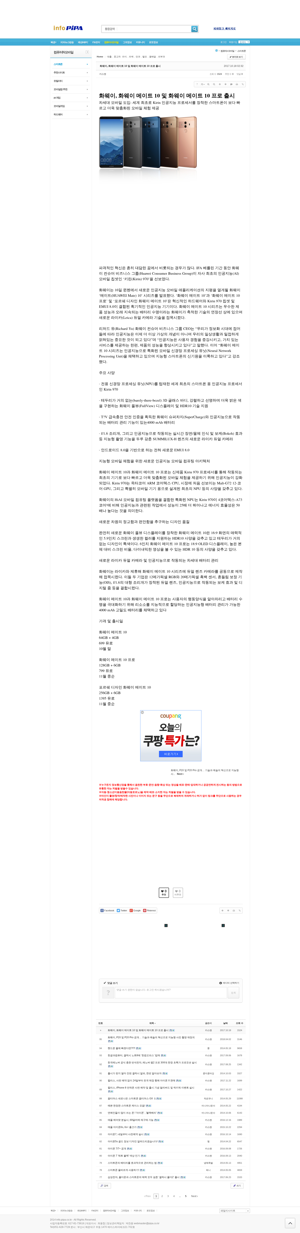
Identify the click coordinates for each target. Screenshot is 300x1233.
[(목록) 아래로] (225, 84)
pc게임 (57, 97)
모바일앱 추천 (60, 89)
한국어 (243, 42)
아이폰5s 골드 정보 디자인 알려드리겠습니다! (133, 1141)
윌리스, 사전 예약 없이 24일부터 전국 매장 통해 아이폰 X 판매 (142, 1080)
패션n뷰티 (83, 42)
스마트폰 (58, 64)
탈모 (144, 56)
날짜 (225, 1023)
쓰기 (238, 1185)
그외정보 (127, 42)
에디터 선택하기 (230, 983)
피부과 (161, 56)
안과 (138, 56)
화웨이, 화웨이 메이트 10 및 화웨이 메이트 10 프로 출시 (130, 66)
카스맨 (102, 74)
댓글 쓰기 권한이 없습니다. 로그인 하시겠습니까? (144, 989)
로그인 (223, 42)
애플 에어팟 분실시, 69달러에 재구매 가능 (131, 1120)
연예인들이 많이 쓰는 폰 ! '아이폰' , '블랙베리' (132, 1112)
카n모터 (96, 42)
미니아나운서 (208, 1105)
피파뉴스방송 (67, 42)
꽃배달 (152, 56)
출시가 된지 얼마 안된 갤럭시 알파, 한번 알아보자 (135, 1073)
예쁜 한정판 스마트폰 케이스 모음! (127, 1105)
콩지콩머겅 (208, 1073)
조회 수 (239, 1023)
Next (194, 1196)
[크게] (208, 84)
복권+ (53, 42)
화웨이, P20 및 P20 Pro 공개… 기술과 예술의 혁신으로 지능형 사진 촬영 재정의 (151, 1037)
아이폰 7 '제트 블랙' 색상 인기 (124, 1155)
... (179, 1196)
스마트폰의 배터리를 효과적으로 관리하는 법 (132, 1162)
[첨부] (243, 84)
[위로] (220, 84)
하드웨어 (58, 114)
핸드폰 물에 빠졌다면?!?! (122, 1048)
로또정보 (153, 42)
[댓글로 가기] (231, 84)
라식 (124, 56)
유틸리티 (58, 81)
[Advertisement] (150, 9)
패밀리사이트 (228, 1210)
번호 (100, 1023)
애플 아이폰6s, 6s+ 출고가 (122, 1127)
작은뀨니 (208, 1098)
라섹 (131, 56)
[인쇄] (237, 84)
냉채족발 (208, 1163)
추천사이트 (59, 72)
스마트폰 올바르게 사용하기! (124, 1170)
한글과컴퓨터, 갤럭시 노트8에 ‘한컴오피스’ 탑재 (134, 1055)
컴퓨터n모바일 (111, 42)
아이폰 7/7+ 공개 (117, 1148)
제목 (151, 1023)
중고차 (117, 56)
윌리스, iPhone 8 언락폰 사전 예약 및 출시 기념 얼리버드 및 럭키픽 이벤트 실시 (151, 1087)
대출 (109, 56)
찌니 (208, 1170)
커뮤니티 (140, 42)
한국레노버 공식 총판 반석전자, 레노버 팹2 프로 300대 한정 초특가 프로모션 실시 (152, 1062)
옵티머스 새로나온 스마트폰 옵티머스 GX (130, 1098)
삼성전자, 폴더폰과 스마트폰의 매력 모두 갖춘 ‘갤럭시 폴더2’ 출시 (144, 1177)
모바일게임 (59, 106)
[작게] (214, 84)
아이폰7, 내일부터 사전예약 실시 (126, 1134)
